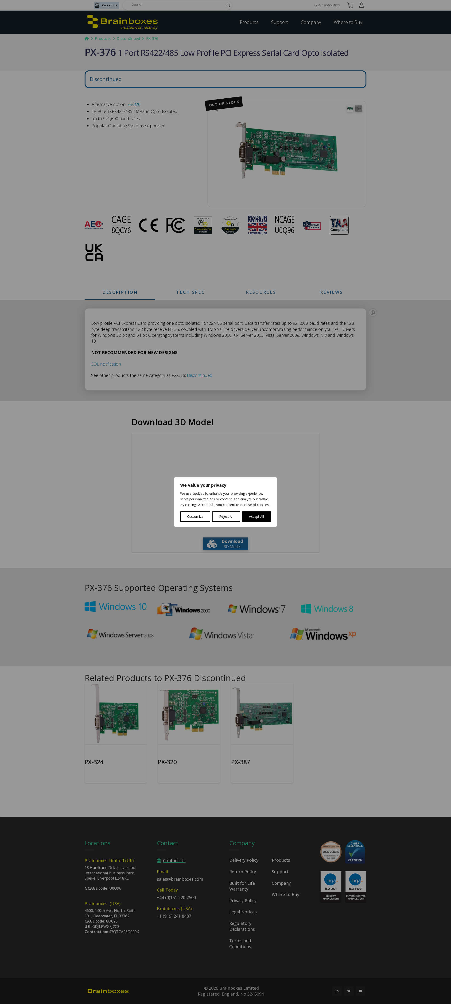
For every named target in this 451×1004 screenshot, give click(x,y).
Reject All (226, 516)
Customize (195, 516)
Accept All (256, 516)
